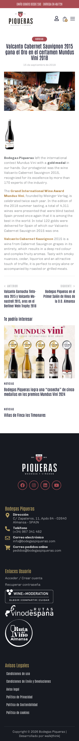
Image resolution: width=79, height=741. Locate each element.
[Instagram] (33, 485)
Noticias (39, 38)
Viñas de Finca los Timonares (25, 415)
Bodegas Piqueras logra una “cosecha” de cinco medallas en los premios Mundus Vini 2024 (39, 391)
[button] (72, 18)
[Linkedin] (45, 485)
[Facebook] (22, 485)
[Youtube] (56, 485)
